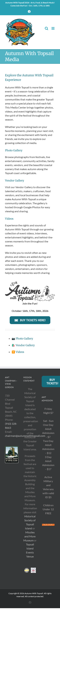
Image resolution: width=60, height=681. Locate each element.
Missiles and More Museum (29, 536)
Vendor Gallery (25, 345)
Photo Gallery (24, 338)
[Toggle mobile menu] (53, 28)
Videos (20, 352)
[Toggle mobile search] (46, 28)
